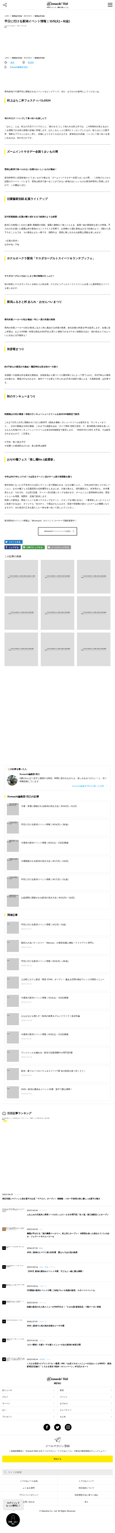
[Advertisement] (57, 695)
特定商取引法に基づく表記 (86, 1495)
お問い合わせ (29, 1502)
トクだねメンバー (86, 1481)
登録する (57, 1459)
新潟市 (31, 62)
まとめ (63, 1417)
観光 (12, 62)
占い (4, 1410)
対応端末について (86, 1488)
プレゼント (7, 1417)
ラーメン (6, 1403)
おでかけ (64, 1403)
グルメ (5, 1397)
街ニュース (7, 1390)
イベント (64, 1397)
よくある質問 (29, 1488)
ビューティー (66, 1410)
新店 (62, 1390)
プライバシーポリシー (28, 1495)
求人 (86, 1502)
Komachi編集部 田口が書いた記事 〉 (90, 786)
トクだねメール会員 (29, 1481)
